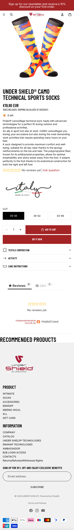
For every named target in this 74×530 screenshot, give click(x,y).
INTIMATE (8, 393)
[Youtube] (43, 510)
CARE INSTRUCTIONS (18, 266)
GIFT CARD (9, 417)
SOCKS (7, 397)
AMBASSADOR (11, 448)
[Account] (62, 14)
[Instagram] (37, 510)
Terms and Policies (37, 503)
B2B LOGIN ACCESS (14, 452)
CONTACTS (9, 456)
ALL (5, 413)
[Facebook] (31, 510)
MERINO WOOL (12, 409)
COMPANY (9, 432)
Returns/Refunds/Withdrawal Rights (23, 460)
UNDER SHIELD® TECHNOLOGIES (22, 440)
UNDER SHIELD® (30, 496)
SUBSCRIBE (37, 487)
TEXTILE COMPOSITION (18, 250)
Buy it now (37, 239)
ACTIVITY (12, 258)
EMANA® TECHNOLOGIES (18, 444)
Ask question (51, 170)
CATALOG (8, 436)
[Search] (11, 14)
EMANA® (8, 405)
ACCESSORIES (11, 401)
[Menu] (4, 14)
